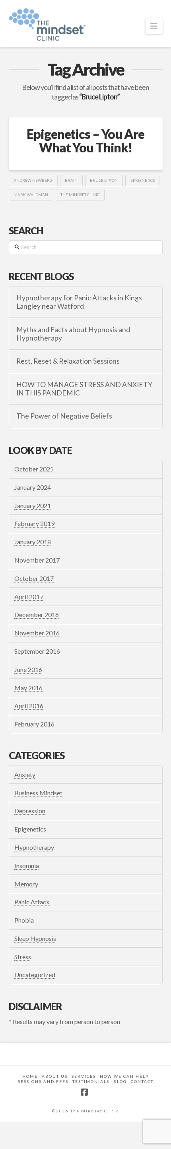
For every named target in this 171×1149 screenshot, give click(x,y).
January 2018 (32, 541)
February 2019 (34, 523)
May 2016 (28, 687)
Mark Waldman (31, 194)
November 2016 (37, 633)
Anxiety (24, 774)
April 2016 (28, 705)
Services (84, 1076)
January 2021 (32, 505)
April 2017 (28, 596)
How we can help (124, 1076)
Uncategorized (34, 974)
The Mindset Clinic (79, 194)
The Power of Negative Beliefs (64, 416)
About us (55, 1076)
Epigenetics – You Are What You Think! (85, 140)
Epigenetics (142, 180)
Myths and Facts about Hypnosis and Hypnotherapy (73, 333)
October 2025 (34, 469)
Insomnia (26, 865)
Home (30, 1076)
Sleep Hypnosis (35, 938)
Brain (71, 180)
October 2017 (34, 578)
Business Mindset (38, 793)
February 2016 (34, 724)
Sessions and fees (43, 1081)
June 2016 (28, 669)
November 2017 (37, 560)
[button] (154, 26)
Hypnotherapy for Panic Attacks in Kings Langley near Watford (79, 302)
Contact (142, 1081)
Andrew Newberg (33, 180)
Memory (26, 884)
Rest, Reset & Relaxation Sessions (68, 361)
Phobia (24, 920)
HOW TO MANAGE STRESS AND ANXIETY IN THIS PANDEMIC (84, 388)
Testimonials (90, 1081)
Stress (22, 956)
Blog (120, 1081)
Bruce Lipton (104, 180)
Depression (29, 810)
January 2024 (32, 487)
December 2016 (36, 614)
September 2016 (37, 651)
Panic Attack (32, 902)
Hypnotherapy (34, 847)
